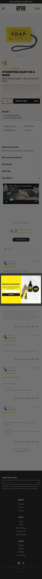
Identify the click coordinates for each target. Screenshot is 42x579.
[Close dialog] (40, 277)
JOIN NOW (11, 294)
